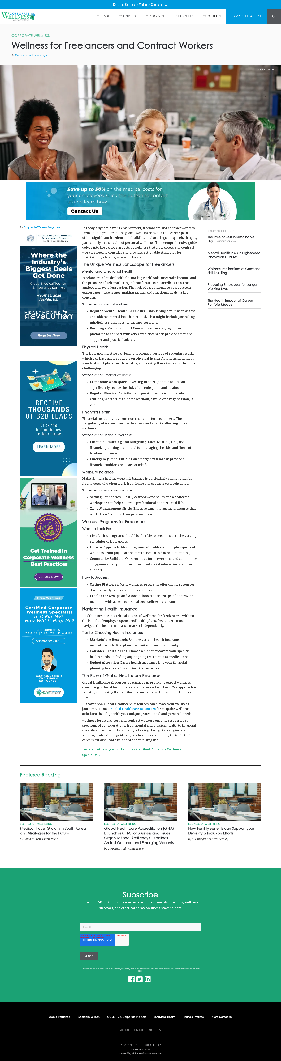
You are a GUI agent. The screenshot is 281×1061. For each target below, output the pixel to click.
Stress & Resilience (59, 1017)
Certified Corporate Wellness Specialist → (140, 4)
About (125, 1030)
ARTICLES (129, 16)
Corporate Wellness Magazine (33, 55)
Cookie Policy (153, 1044)
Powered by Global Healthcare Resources (140, 1053)
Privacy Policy (128, 1044)
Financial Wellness (193, 1017)
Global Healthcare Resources (133, 709)
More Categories (222, 1017)
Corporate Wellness (268, 70)
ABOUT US (186, 16)
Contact (139, 1030)
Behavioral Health (164, 1017)
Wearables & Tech (89, 1017)
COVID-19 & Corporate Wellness (126, 1017)
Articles (155, 1030)
